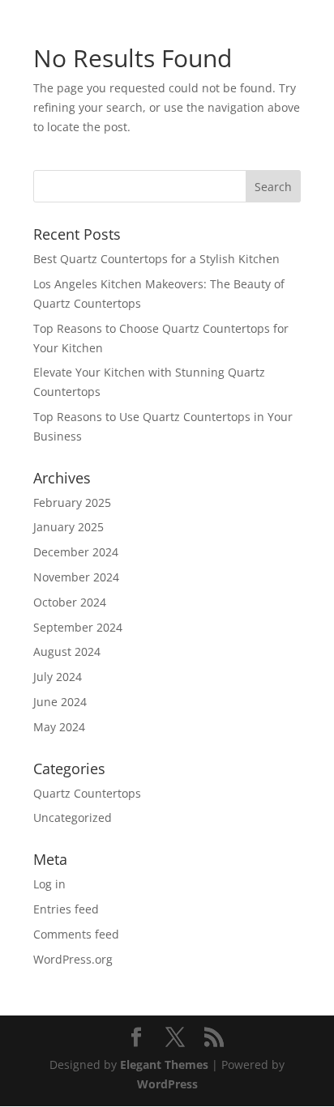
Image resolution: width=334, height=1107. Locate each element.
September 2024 (77, 627)
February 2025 (72, 502)
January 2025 (68, 526)
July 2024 (57, 676)
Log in (49, 884)
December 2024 (75, 552)
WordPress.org (73, 959)
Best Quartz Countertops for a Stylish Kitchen (156, 258)
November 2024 (76, 577)
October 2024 (69, 602)
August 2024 (67, 651)
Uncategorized (72, 817)
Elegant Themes (164, 1064)
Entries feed (66, 909)
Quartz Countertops (87, 793)
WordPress (167, 1084)
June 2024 (60, 701)
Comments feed (76, 934)
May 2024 (59, 726)
